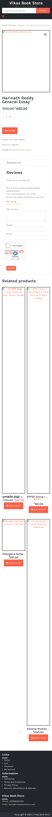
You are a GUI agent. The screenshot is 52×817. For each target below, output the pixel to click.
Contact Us (9, 779)
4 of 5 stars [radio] (16, 204)
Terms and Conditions (14, 782)
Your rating (11, 201)
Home (4, 25)
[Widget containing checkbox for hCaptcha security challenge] (15, 250)
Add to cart (9, 130)
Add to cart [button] (14, 506)
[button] (45, 34)
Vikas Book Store (26, 3)
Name (10, 225)
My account (9, 769)
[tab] (14, 162)
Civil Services (18, 150)
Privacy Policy (11, 785)
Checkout (8, 766)
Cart (6, 763)
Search (43, 10)
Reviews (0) (14, 162)
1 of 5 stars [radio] (7, 204)
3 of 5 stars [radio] (13, 204)
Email (10, 234)
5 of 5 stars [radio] (19, 204)
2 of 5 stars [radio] (10, 204)
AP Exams (12, 25)
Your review (12, 209)
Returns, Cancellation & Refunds (20, 788)
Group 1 (21, 25)
